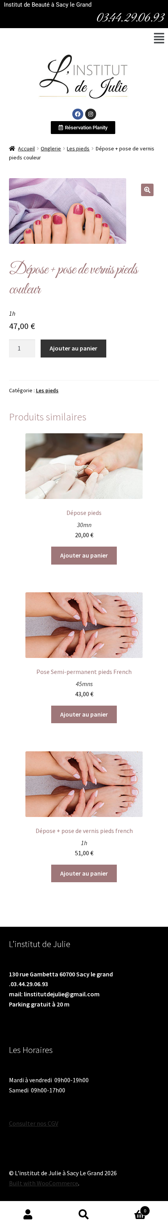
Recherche (84, 1214)
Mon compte (28, 1214)
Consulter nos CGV (33, 1123)
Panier (129, 1208)
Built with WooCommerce (43, 1183)
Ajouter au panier (73, 348)
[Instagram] (90, 114)
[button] (159, 38)
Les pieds (78, 148)
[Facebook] (77, 114)
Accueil (26, 148)
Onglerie (51, 148)
